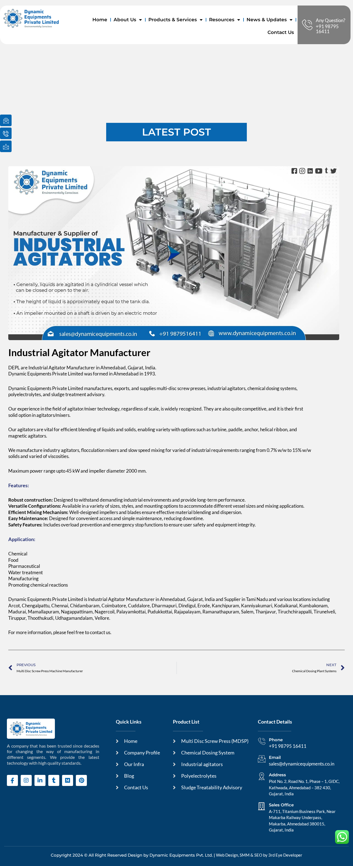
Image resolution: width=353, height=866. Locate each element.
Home (99, 19)
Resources (221, 19)
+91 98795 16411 (327, 28)
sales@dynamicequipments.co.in (301, 764)
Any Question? (330, 20)
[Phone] (262, 741)
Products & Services (172, 19)
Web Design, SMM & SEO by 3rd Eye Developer (259, 854)
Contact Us (281, 32)
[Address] (262, 776)
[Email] (262, 759)
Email (275, 757)
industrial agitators (226, 388)
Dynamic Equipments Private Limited (45, 374)
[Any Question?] (307, 24)
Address (277, 774)
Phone (276, 739)
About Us (125, 19)
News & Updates (267, 19)
